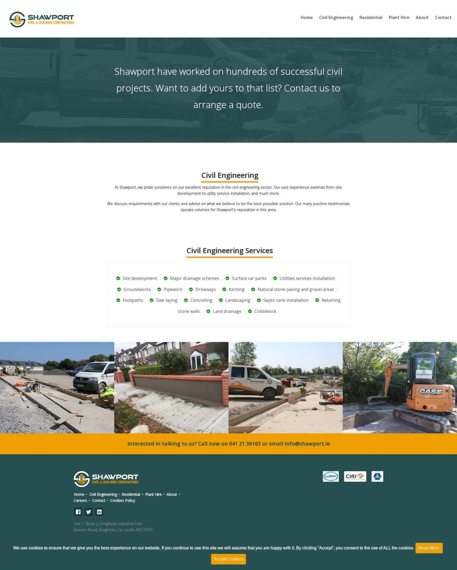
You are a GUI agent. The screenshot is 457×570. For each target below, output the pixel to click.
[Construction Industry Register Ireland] (355, 476)
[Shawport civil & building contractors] (42, 19)
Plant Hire (399, 17)
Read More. (429, 548)
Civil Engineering (336, 17)
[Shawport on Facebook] (78, 512)
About (422, 17)
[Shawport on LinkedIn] (99, 512)
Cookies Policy (122, 500)
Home (307, 17)
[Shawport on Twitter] (88, 512)
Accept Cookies (228, 559)
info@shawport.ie (307, 443)
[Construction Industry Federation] (377, 476)
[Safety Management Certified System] (331, 476)
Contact (443, 17)
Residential (370, 17)
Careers (80, 500)
